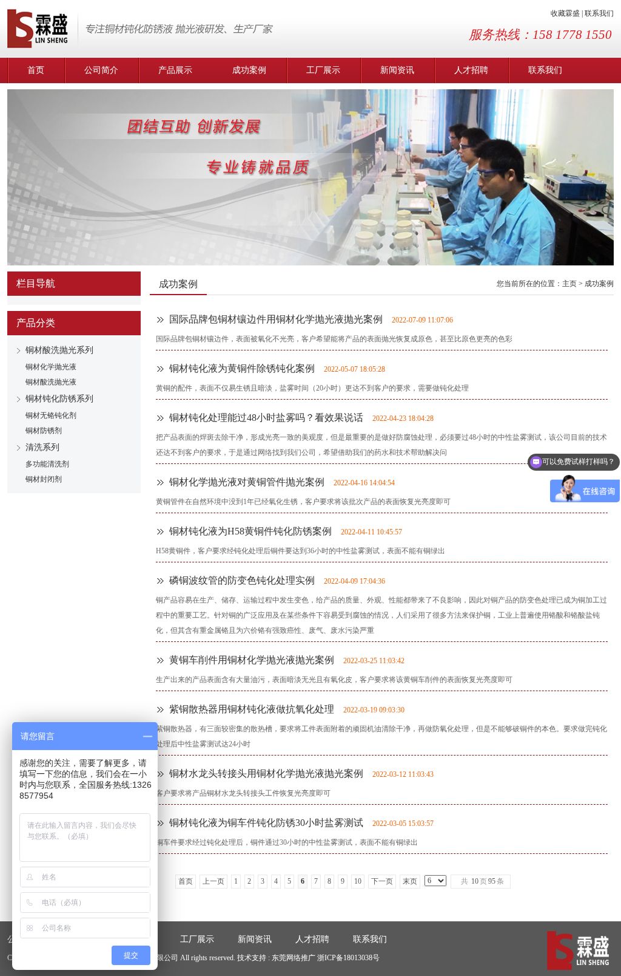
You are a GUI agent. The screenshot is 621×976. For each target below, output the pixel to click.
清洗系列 (42, 447)
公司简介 (101, 70)
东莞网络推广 (294, 958)
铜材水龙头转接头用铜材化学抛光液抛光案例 (266, 773)
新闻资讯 (397, 70)
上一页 (213, 881)
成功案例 (249, 70)
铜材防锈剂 (43, 430)
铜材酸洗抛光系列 (59, 350)
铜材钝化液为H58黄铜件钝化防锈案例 (250, 531)
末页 (410, 881)
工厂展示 (323, 70)
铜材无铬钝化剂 (50, 415)
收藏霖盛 (565, 13)
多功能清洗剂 (47, 464)
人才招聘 (471, 70)
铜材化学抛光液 (50, 367)
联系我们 (599, 13)
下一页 (382, 881)
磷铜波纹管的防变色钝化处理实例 (242, 580)
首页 (35, 70)
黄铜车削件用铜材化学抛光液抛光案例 (251, 660)
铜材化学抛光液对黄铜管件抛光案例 (246, 482)
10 (357, 881)
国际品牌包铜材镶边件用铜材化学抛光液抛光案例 (276, 319)
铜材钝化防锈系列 (59, 398)
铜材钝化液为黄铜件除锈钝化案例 (242, 368)
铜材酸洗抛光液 (50, 382)
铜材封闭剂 (43, 479)
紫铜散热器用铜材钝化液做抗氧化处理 (251, 709)
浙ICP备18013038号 (348, 958)
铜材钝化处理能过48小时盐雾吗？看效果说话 (266, 417)
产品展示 (175, 70)
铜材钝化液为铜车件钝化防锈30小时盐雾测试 (266, 822)
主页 (569, 283)
